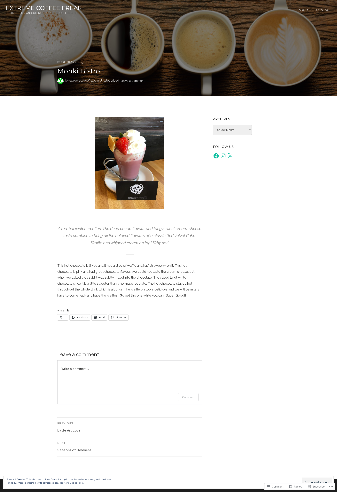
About (304, 10)
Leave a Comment (132, 80)
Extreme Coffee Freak (44, 7)
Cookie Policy (77, 482)
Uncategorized (109, 80)
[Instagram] (223, 156)
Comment (188, 397)
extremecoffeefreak (82, 80)
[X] (230, 156)
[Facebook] (216, 156)
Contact (323, 10)
